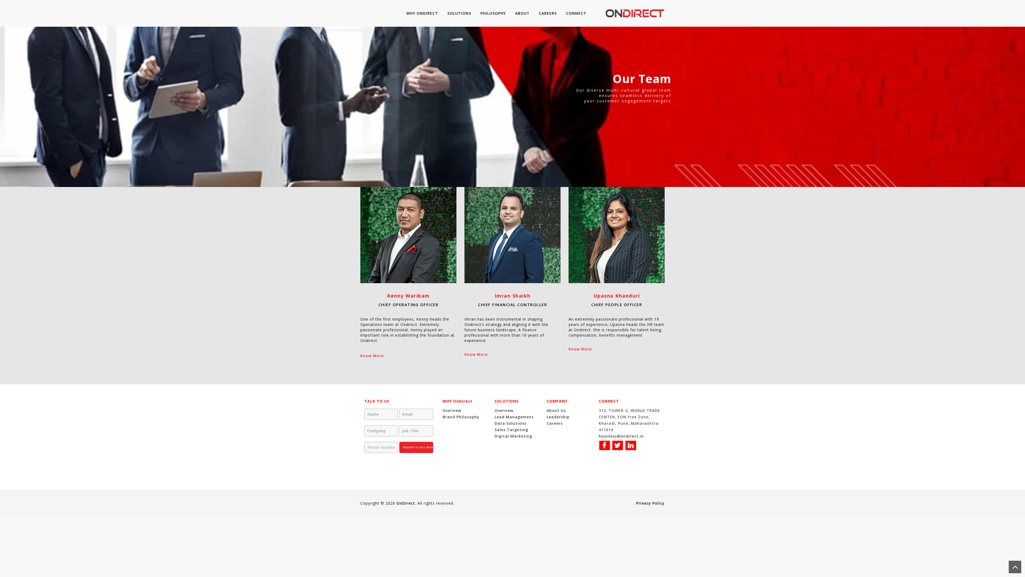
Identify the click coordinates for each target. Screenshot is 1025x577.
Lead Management (514, 416)
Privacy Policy (650, 503)
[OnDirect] (635, 13)
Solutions (459, 13)
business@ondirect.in (621, 436)
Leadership (558, 416)
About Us (556, 410)
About (522, 13)
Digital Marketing (513, 436)
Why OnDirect (422, 13)
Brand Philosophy (461, 416)
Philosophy (493, 13)
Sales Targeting (511, 429)
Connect (576, 13)
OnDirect (405, 503)
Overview (452, 410)
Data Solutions (510, 423)
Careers (548, 13)
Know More (372, 355)
